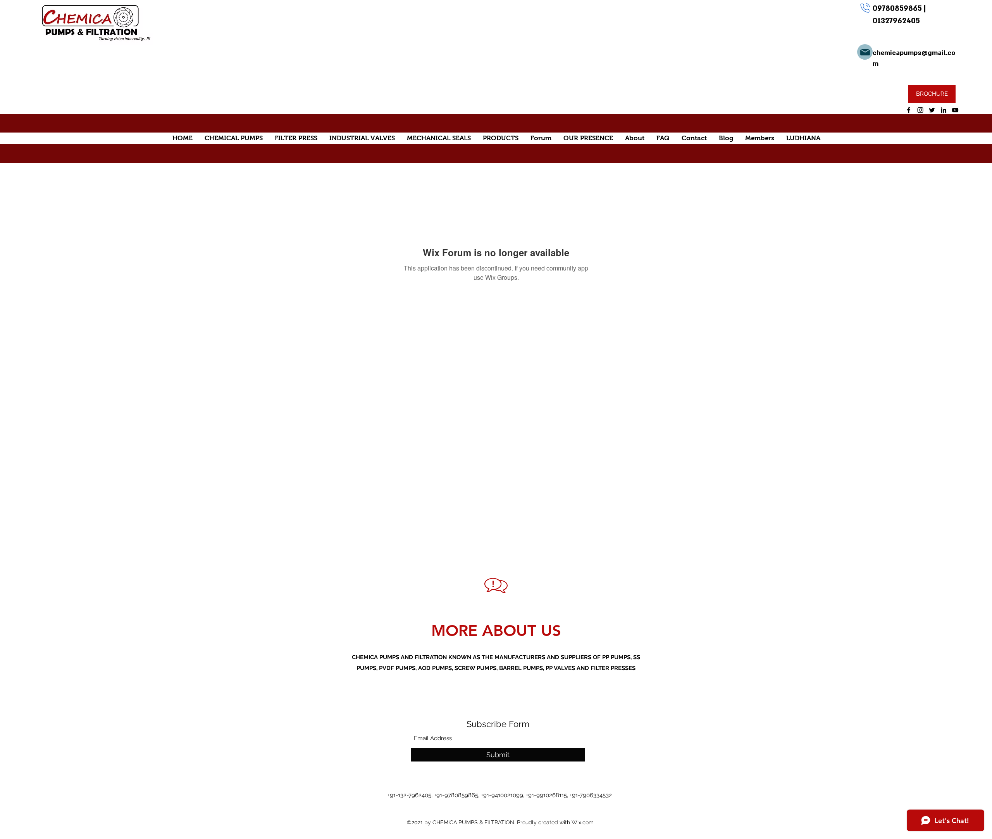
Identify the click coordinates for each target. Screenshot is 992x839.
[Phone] (865, 8)
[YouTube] (955, 110)
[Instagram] (920, 110)
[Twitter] (932, 110)
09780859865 (898, 8)
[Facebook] (909, 110)
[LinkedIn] (943, 110)
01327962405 (896, 21)
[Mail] (865, 52)
